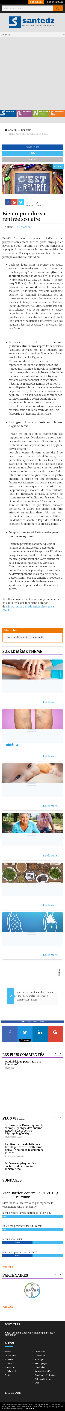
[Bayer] (32, 1290)
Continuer (30, 1408)
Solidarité (11, 1371)
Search (58, 8)
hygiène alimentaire (18, 637)
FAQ (37, 1383)
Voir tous (7, 1266)
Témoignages (41, 1363)
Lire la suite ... (51, 702)
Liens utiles (40, 1367)
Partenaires (40, 1355)
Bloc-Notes (10, 1367)
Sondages (39, 1359)
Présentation (10, 1355)
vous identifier (36, 992)
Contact (8, 1375)
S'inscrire (36, 2)
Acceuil (8, 1352)
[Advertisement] (32, 73)
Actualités (9, 1359)
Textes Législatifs (42, 1371)
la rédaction (23, 227)
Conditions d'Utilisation (45, 1375)
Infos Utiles (40, 1352)
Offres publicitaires (43, 1379)
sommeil (38, 637)
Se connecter (55, 2)
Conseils (8, 1363)
